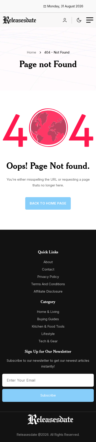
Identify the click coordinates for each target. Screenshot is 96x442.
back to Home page (48, 203)
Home (32, 52)
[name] (19, 20)
